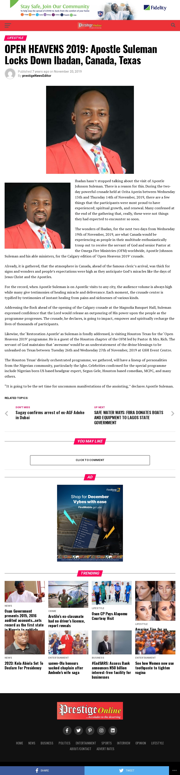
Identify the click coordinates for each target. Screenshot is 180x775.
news (31, 743)
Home (19, 743)
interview (123, 743)
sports (106, 743)
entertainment (86, 743)
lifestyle (157, 743)
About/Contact (80, 748)
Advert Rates (105, 748)
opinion (140, 743)
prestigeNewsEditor (36, 75)
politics (64, 743)
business (47, 743)
